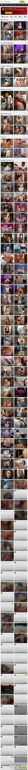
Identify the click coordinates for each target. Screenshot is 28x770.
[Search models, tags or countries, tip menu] (26, 5)
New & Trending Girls (6, 113)
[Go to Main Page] (8, 1)
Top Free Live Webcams (7, 43)
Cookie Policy (18, 765)
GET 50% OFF (8, 12)
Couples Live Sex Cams (7, 66)
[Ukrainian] (15, 17)
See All (25, 19)
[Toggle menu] (1, 2)
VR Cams (3, 137)
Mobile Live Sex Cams (6, 89)
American (5, 19)
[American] (11, 17)
